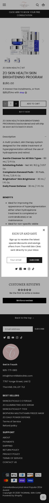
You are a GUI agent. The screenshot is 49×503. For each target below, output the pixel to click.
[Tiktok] (33, 268)
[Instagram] (29, 268)
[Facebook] (20, 268)
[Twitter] (16, 268)
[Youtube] (25, 268)
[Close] (44, 230)
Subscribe (34, 260)
